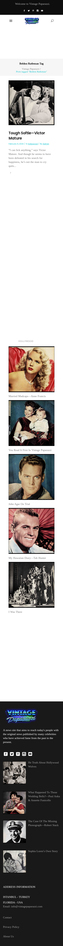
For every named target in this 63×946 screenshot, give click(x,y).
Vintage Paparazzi (30, 69)
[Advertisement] (31, 42)
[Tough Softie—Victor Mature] (31, 102)
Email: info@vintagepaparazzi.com (22, 906)
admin (46, 144)
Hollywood (33, 144)
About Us (8, 936)
